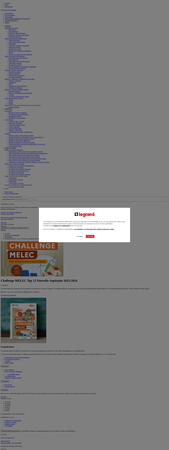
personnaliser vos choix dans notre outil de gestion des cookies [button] (94, 229)
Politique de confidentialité (61, 225)
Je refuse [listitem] (80, 236)
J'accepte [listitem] (90, 236)
